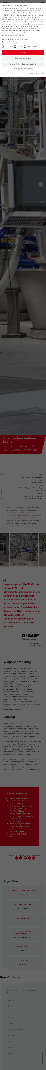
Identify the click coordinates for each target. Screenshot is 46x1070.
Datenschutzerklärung (9, 42)
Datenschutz (40, 73)
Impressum (30, 73)
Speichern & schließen (23, 58)
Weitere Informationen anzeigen (23, 68)
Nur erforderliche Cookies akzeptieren (23, 64)
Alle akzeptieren (23, 52)
